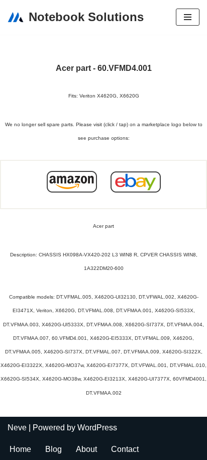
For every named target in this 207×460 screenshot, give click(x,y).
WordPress (97, 427)
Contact (125, 449)
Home (20, 449)
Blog (53, 449)
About (86, 449)
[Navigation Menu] (187, 17)
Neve (17, 427)
